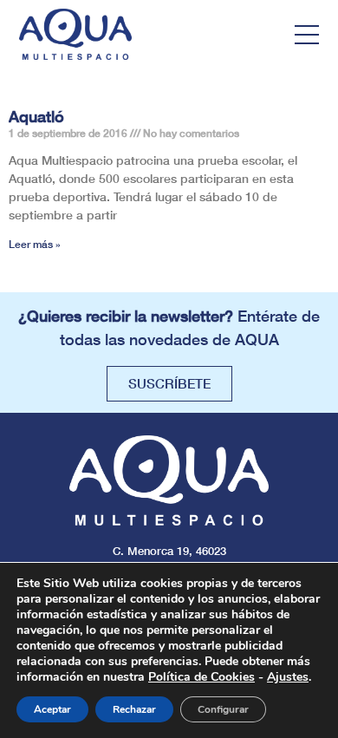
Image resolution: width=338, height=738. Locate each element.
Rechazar (134, 709)
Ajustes (288, 677)
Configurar (223, 709)
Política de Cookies (201, 677)
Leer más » (35, 244)
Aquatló (36, 116)
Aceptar (52, 709)
